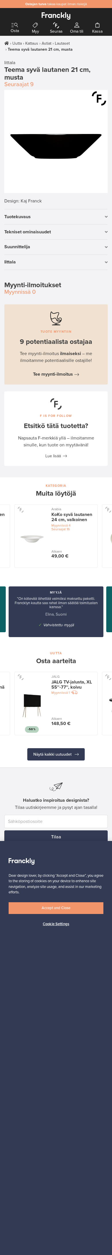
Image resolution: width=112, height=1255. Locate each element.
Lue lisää (53, 456)
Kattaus (31, 43)
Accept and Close (56, 908)
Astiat (46, 43)
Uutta (17, 43)
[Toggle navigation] (15, 25)
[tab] (56, 216)
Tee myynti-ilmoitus (53, 374)
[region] (56, 1048)
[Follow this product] (20, 509)
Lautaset (62, 43)
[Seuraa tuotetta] (99, 98)
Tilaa (56, 837)
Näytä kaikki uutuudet (53, 754)
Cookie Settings (56, 924)
